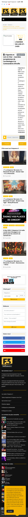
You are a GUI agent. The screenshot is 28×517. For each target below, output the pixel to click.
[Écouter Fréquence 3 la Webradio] (6, 12)
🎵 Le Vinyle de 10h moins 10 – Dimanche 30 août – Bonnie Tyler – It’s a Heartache (13, 172)
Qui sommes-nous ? (6, 400)
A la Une (5, 196)
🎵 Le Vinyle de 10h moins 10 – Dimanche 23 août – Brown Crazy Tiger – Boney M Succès (13, 201)
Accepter (10, 511)
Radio (12, 167)
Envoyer (14, 327)
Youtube (9, 4)
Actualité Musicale (20, 225)
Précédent (7, 143)
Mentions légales (6, 404)
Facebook (2, 4)
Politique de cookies (7, 410)
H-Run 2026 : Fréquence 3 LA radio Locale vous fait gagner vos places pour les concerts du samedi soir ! (14, 233)
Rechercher (14, 299)
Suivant (21, 143)
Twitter (4, 4)
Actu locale (6, 167)
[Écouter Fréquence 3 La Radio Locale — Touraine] (14, 12)
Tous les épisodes (20, 37)
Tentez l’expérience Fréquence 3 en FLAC (12, 397)
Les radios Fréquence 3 (7, 394)
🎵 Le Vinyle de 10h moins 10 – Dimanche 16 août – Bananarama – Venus (13, 263)
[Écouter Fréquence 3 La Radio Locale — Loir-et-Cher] (22, 12)
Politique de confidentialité (8, 407)
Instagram (7, 4)
